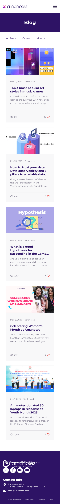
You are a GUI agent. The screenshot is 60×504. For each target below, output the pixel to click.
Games (26, 38)
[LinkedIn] (6, 470)
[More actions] (49, 82)
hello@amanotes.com (18, 490)
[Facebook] (13, 470)
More (39, 38)
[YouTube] (27, 470)
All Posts (11, 38)
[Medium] (20, 470)
